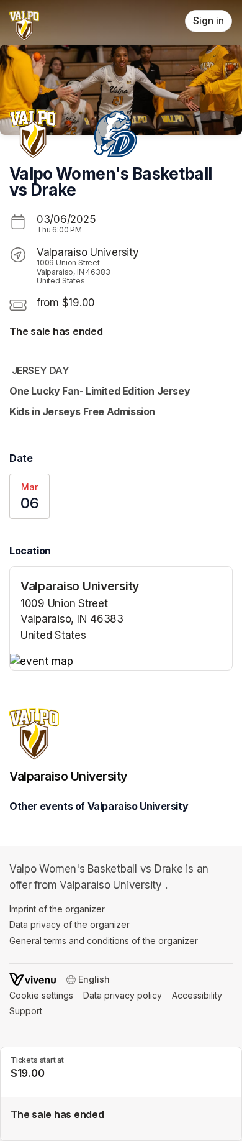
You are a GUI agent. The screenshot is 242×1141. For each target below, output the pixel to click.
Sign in (208, 21)
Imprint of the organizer (57, 909)
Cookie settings (41, 995)
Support (25, 1011)
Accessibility (197, 995)
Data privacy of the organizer (69, 924)
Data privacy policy (122, 995)
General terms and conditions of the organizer (103, 940)
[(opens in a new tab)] (121, 662)
